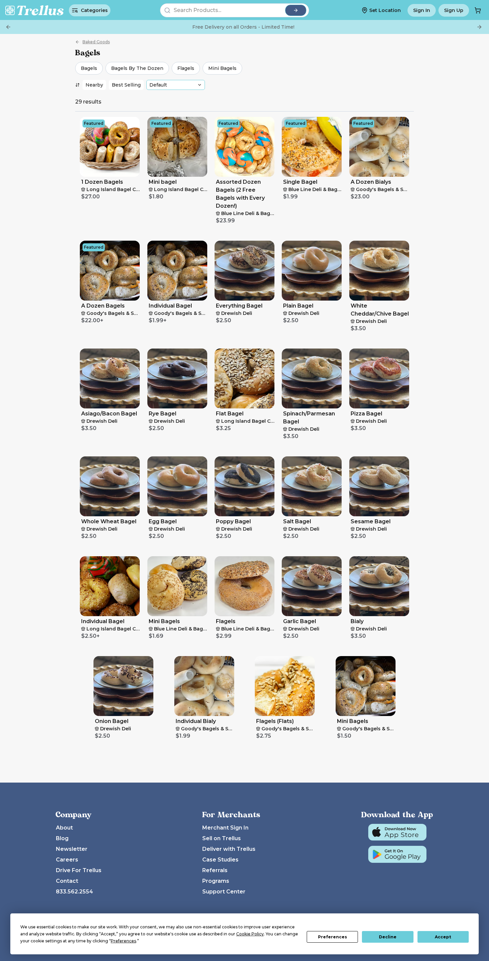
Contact (67, 881)
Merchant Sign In (225, 828)
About (64, 828)
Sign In (421, 10)
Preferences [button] (123, 940)
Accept (443, 936)
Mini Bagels (222, 68)
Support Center (223, 891)
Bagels (89, 68)
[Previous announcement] (8, 27)
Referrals (215, 870)
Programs (215, 881)
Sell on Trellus (221, 838)
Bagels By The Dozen (137, 68)
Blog (62, 838)
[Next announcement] (479, 27)
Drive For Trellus (78, 870)
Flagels (185, 68)
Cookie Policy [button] (250, 933)
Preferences (332, 936)
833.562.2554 (74, 891)
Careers (67, 859)
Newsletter (71, 849)
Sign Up (453, 10)
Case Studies (220, 859)
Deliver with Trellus (228, 849)
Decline (388, 936)
